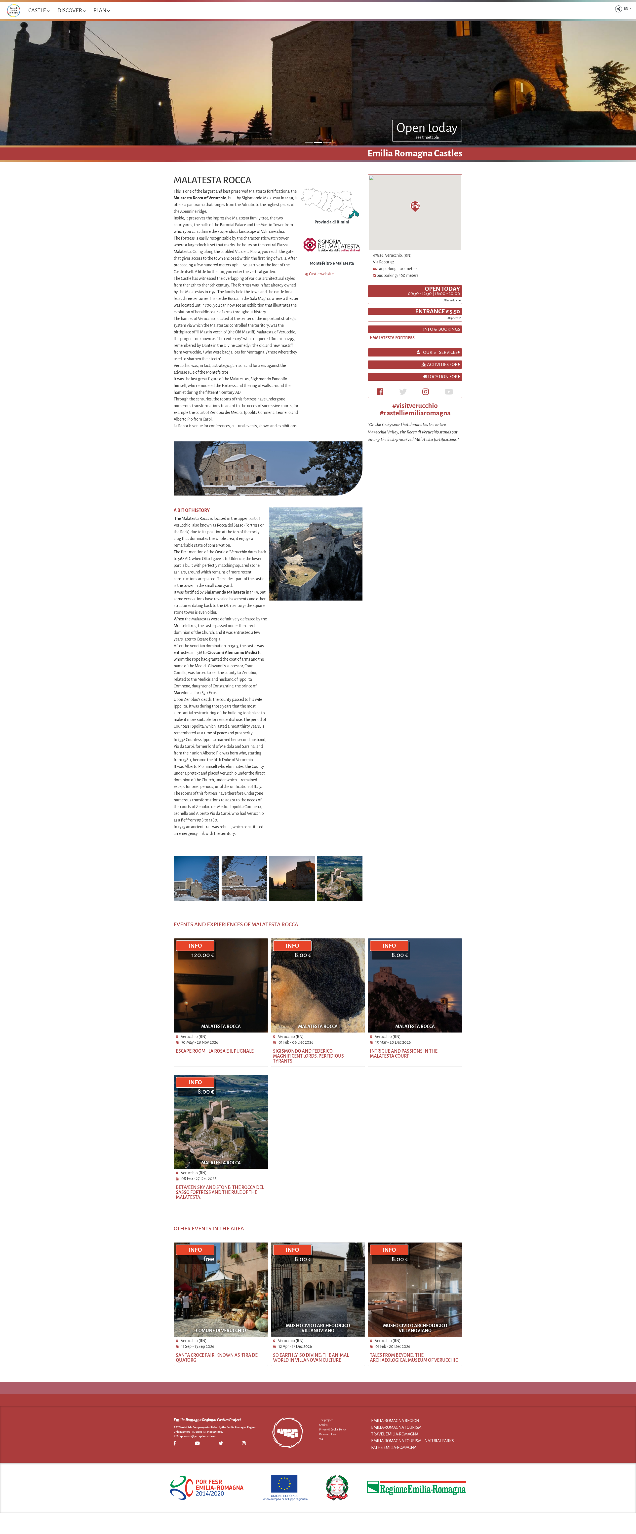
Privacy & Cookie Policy (332, 1429)
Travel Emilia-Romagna (394, 1434)
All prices (453, 318)
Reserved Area (327, 1434)
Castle (37, 10)
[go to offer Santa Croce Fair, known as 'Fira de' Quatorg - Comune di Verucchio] (221, 1290)
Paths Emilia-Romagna (393, 1447)
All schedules (451, 300)
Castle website (321, 274)
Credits (323, 1424)
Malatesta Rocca (221, 1026)
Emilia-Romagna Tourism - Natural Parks (412, 1441)
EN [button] (626, 8)
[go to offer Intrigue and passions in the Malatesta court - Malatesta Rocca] (415, 985)
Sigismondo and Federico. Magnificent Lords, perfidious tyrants (308, 1056)
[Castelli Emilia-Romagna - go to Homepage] (13, 10)
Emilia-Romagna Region (395, 1421)
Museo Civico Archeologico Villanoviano (318, 1328)
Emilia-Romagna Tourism (396, 1427)
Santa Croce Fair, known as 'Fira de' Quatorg (217, 1358)
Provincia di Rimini (332, 222)
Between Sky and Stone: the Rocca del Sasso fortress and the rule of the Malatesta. (220, 1192)
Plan (100, 10)
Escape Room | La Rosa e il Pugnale (215, 1051)
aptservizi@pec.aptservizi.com (198, 1436)
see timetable (427, 137)
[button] (618, 8)
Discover (70, 10)
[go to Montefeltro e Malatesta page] (332, 245)
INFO (195, 945)
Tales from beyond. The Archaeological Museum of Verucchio (414, 1358)
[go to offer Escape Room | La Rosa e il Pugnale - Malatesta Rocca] (221, 985)
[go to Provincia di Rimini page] (330, 203)
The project (326, 1420)
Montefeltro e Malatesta (332, 263)
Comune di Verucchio (221, 1330)
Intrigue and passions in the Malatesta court (403, 1054)
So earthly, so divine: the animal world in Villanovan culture (311, 1358)
